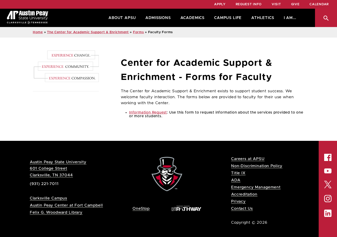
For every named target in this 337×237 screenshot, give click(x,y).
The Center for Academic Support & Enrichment (88, 32)
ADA (235, 180)
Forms (138, 32)
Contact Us (242, 208)
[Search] (325, 18)
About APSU (122, 18)
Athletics (262, 18)
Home (38, 32)
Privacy (238, 201)
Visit (276, 4)
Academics (192, 18)
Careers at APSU (248, 159)
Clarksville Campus (48, 198)
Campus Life (228, 18)
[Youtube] (327, 170)
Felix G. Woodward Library (56, 212)
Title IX (238, 173)
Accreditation (244, 194)
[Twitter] (327, 184)
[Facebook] (327, 157)
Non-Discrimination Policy (256, 166)
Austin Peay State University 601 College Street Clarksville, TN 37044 (58, 168)
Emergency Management (256, 187)
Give (295, 4)
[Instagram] (327, 198)
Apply (220, 4)
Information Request (148, 112)
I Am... (290, 18)
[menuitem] (120, 18)
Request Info (249, 4)
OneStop (141, 208)
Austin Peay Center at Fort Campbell (66, 205)
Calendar (319, 4)
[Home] (27, 18)
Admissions (158, 18)
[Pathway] (186, 208)
